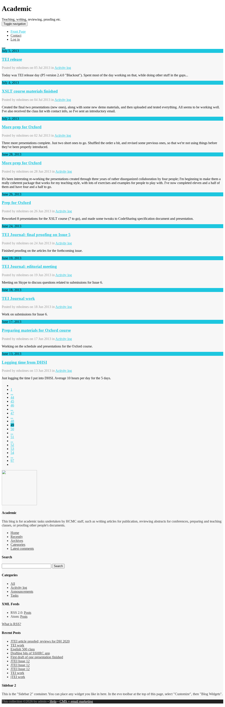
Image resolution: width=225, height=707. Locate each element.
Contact (16, 35)
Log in (15, 39)
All (13, 583)
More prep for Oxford (22, 127)
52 (12, 445)
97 (12, 460)
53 (12, 449)
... (12, 393)
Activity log (62, 68)
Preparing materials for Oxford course (36, 330)
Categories (18, 544)
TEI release (12, 59)
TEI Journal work (18, 298)
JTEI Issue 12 (20, 661)
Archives (17, 540)
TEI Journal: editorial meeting (29, 266)
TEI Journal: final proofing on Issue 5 (36, 234)
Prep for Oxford (16, 202)
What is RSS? (11, 624)
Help (53, 701)
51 (12, 437)
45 (12, 401)
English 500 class (23, 649)
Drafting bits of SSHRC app (30, 653)
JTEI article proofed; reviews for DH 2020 (40, 641)
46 (12, 405)
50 (12, 429)
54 (12, 453)
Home (15, 533)
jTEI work (18, 677)
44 (12, 397)
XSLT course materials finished (30, 91)
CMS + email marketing (76, 701)
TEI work (17, 645)
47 (12, 413)
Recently (17, 537)
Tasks (14, 595)
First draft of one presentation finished (37, 657)
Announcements (22, 591)
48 (12, 421)
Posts (27, 612)
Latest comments (22, 548)
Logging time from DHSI (24, 362)
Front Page (18, 31)
